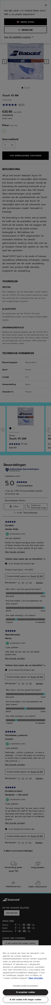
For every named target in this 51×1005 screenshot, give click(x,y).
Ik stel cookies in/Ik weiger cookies (25, 999)
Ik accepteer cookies (25, 992)
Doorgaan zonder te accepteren (25, 986)
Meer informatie (36, 978)
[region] (25, 975)
